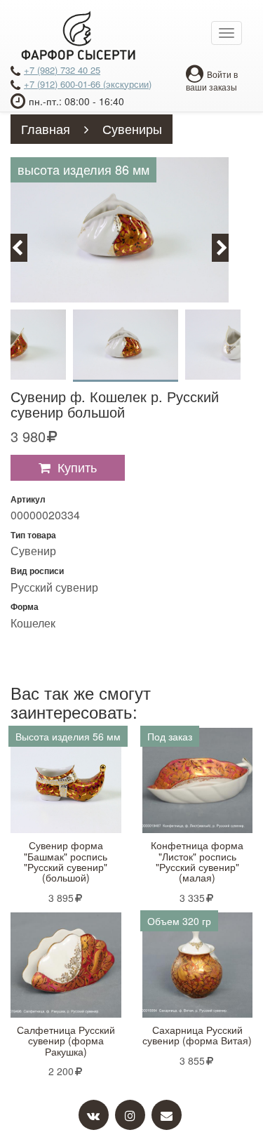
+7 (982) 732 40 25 (62, 70)
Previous (25, 246)
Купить (77, 467)
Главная (45, 128)
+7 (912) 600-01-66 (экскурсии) (87, 84)
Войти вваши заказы (212, 80)
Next (228, 246)
